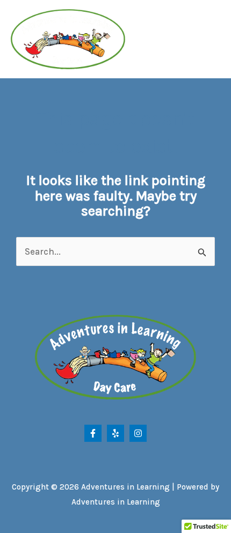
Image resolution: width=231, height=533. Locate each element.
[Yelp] (115, 433)
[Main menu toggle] (208, 39)
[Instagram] (138, 433)
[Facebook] (93, 433)
